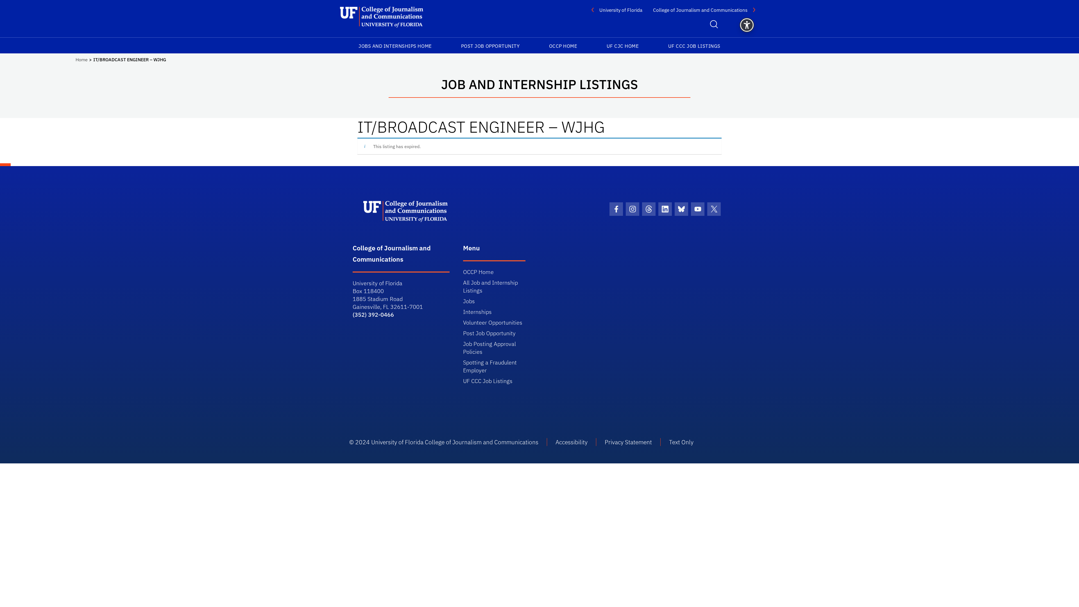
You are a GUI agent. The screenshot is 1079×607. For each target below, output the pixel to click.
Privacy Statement (628, 442)
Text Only (681, 442)
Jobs (469, 301)
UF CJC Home (623, 46)
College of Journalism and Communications (700, 10)
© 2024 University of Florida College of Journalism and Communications (443, 442)
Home (82, 59)
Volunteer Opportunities (492, 322)
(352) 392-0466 (373, 314)
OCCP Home (563, 46)
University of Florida (620, 10)
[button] (747, 25)
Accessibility (572, 442)
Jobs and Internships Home (395, 46)
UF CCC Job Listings (694, 46)
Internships (477, 312)
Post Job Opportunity (490, 46)
